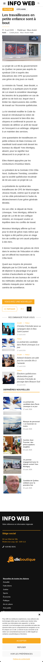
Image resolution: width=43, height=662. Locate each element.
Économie (7, 597)
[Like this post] (23, 309)
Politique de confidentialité (21, 659)
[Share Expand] (29, 309)
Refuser (21, 647)
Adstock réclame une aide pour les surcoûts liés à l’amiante (28, 360)
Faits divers (7, 586)
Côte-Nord (21, 9)
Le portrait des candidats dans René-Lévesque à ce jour (28, 344)
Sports (5, 593)
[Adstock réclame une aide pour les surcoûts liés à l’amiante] (8, 361)
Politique (8, 9)
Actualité (6, 582)
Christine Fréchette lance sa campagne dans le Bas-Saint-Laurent (29, 328)
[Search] (38, 3)
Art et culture (8, 604)
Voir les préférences (21, 654)
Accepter (21, 641)
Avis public (7, 608)
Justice (5, 589)
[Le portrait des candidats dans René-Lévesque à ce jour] (8, 345)
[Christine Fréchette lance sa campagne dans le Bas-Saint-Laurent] (8, 329)
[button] (39, 614)
